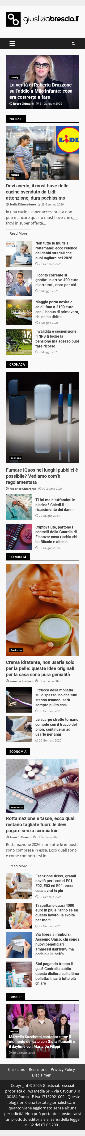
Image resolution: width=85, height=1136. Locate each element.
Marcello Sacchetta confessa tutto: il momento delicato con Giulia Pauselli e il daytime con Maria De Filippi (42, 1042)
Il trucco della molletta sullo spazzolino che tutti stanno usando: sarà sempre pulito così (19, 700)
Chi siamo (17, 1069)
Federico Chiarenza (22, 489)
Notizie (15, 174)
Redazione (38, 1069)
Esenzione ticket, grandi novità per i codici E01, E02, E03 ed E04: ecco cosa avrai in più (19, 886)
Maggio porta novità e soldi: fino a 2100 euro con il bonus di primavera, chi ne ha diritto (19, 312)
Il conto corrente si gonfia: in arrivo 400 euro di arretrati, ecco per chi (19, 283)
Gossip (15, 77)
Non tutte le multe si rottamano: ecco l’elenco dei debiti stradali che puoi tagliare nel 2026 (19, 254)
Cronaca (16, 457)
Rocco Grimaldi (23, 104)
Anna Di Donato (20, 837)
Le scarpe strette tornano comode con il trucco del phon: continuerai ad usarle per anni (19, 729)
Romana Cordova (21, 681)
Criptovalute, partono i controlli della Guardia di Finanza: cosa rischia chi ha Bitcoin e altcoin (19, 537)
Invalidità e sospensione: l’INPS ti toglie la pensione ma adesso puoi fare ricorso (19, 342)
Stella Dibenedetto (22, 204)
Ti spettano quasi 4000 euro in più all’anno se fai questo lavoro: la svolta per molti (19, 916)
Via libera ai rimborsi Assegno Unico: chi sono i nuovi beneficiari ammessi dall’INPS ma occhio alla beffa (19, 945)
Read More (18, 233)
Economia (17, 807)
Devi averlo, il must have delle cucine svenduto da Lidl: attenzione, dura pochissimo (42, 153)
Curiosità (16, 650)
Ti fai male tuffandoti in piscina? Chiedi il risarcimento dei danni (19, 507)
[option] (42, 82)
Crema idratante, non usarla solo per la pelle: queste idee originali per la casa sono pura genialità (42, 610)
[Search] (73, 43)
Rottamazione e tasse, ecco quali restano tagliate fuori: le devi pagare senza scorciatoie (42, 786)
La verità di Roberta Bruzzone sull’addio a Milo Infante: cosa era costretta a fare (40, 91)
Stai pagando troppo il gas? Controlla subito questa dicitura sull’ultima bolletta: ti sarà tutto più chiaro (19, 974)
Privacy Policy (63, 1069)
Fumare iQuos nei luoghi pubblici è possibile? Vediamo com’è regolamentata (42, 417)
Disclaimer (41, 1075)
